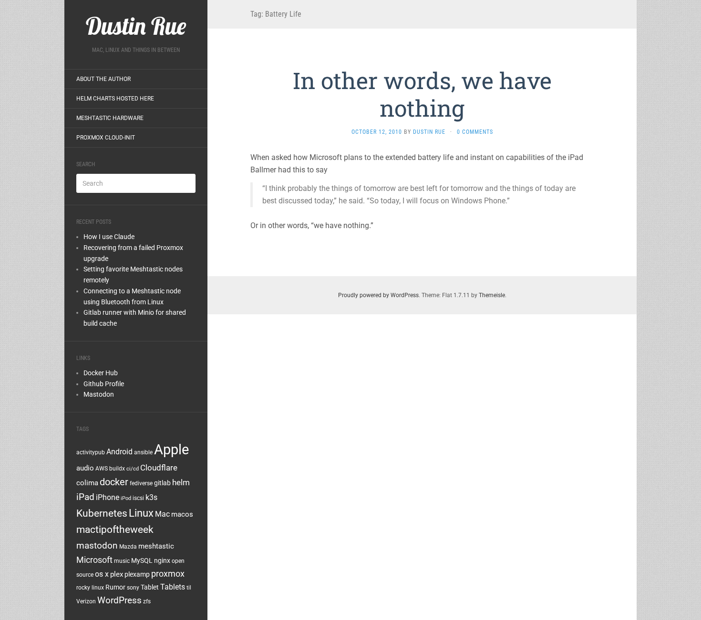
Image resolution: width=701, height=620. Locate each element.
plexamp (137, 574)
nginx (162, 560)
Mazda (128, 546)
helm (181, 482)
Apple (171, 449)
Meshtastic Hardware (110, 118)
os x (102, 574)
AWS (101, 468)
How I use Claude (108, 236)
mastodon (97, 545)
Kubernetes (101, 513)
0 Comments (475, 132)
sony (133, 587)
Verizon (86, 601)
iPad (85, 496)
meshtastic (156, 546)
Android (119, 451)
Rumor (115, 587)
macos (182, 514)
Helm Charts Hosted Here (115, 98)
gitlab (162, 483)
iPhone (107, 497)
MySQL (142, 560)
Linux (141, 513)
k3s (151, 497)
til (188, 587)
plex (116, 574)
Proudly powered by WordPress (378, 295)
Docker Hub (100, 373)
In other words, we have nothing (422, 94)
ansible (143, 452)
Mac (162, 514)
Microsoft (94, 560)
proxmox (168, 574)
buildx (117, 468)
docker (114, 482)
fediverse (141, 483)
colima (87, 483)
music (122, 561)
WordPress (119, 600)
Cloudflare (158, 467)
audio (85, 468)
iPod (126, 498)
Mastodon (98, 394)
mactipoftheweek (115, 529)
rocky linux (90, 587)
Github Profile (103, 384)
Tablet (150, 587)
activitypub (90, 452)
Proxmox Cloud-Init (105, 137)
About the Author (103, 79)
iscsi (138, 498)
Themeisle (492, 295)
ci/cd (132, 469)
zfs (147, 601)
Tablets (172, 586)
